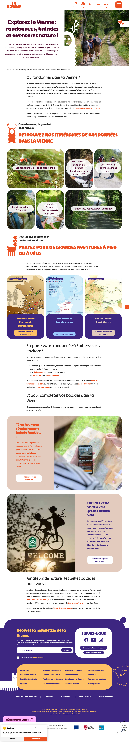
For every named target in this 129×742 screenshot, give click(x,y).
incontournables (43, 387)
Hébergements (94, 683)
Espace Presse (66, 696)
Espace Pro (49, 696)
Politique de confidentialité (71, 714)
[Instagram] (101, 640)
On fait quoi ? (24, 70)
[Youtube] (93, 640)
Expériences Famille (73, 670)
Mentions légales (55, 714)
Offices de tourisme (96, 670)
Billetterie (24, 670)
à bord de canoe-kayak (62, 608)
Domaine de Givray (76, 603)
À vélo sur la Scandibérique (64, 320)
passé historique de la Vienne (88, 108)
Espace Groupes (85, 696)
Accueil (9, 70)
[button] (127, 307)
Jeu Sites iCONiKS (72, 683)
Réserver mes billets (18, 719)
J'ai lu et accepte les (32, 657)
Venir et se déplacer (93, 652)
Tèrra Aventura (71, 675)
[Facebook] (86, 640)
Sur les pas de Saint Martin (103, 320)
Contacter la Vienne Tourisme (93, 648)
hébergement (40, 372)
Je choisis (12, 739)
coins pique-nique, (52, 375)
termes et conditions (38, 657)
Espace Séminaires (106, 696)
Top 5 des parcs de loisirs (53, 679)
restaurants (37, 375)
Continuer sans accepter (39, 727)
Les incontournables (51, 683)
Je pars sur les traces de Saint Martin (103, 333)
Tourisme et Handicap (97, 679)
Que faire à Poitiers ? (28, 675)
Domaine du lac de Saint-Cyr (38, 600)
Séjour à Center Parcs (51, 675)
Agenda (23, 683)
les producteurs (84, 384)
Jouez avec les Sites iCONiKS (26, 696)
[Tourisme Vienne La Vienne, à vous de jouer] (17, 5)
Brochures (92, 675)
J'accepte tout (36, 739)
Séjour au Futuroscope (52, 670)
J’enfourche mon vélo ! (64, 334)
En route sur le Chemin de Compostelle (26, 322)
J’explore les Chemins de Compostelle (25, 333)
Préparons (15, 70)
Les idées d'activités (28, 679)
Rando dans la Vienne (74, 679)
